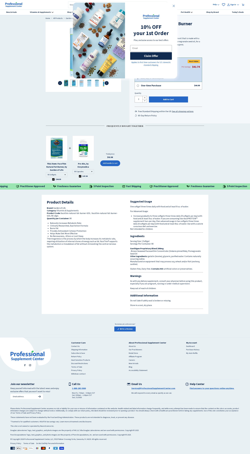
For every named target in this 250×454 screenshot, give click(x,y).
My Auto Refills (192, 353)
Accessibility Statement (138, 370)
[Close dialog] (173, 6)
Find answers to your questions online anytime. (212, 388)
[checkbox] (53, 179)
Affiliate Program (135, 357)
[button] (56, 174)
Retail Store (133, 353)
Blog (130, 367)
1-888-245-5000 (79, 388)
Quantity (138, 93)
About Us (132, 346)
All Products (58, 18)
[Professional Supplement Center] (13, 4)
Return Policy (76, 357)
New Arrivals (133, 363)
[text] (125, 125)
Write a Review (128, 329)
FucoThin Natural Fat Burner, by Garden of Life (56, 166)
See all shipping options (182, 111)
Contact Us (75, 346)
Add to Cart (168, 99)
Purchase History (192, 350)
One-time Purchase (151, 85)
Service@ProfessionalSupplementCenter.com (153, 388)
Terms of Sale (76, 367)
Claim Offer (151, 56)
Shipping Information (79, 350)
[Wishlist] (223, 4)
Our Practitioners (135, 350)
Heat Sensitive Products (80, 360)
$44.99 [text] (58, 179)
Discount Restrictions (79, 363)
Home (48, 18)
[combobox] (56, 174)
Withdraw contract (78, 374)
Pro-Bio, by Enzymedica (83, 165)
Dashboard (190, 346)
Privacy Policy (76, 370)
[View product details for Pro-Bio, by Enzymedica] (83, 148)
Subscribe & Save (78, 353)
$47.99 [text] (85, 176)
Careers (132, 360)
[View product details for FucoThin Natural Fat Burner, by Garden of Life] (56, 148)
